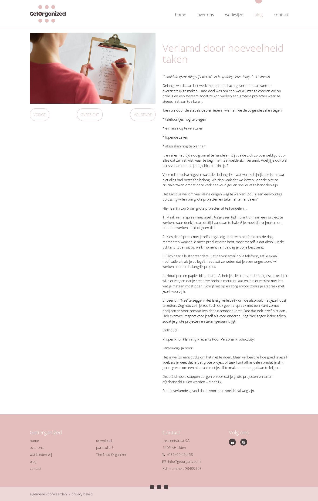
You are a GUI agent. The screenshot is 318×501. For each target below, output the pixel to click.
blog (258, 14)
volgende (143, 114)
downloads (104, 440)
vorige (40, 114)
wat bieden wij (41, 454)
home (180, 14)
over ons (205, 14)
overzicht (90, 114)
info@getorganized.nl (184, 461)
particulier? (104, 447)
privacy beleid (82, 494)
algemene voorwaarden (48, 494)
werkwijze (234, 14)
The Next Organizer (111, 454)
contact (281, 14)
